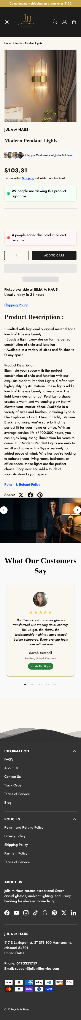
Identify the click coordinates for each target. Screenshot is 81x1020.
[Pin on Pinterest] (40, 495)
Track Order (13, 785)
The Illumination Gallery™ (29, 76)
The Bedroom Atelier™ (26, 61)
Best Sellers (17, 124)
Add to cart (54, 255)
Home (12, 29)
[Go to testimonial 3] (32, 684)
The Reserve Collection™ (28, 108)
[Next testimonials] (77, 510)
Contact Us (12, 776)
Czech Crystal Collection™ (29, 92)
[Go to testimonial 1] (25, 684)
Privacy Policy (14, 836)
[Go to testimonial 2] (28, 684)
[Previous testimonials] (4, 510)
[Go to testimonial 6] (42, 684)
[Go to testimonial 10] (56, 684)
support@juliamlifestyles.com (37, 968)
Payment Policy (15, 853)
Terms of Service (17, 793)
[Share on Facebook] (30, 495)
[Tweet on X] (21, 495)
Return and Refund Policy (23, 827)
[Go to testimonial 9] (53, 684)
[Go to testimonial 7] (46, 684)
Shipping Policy (16, 304)
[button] (40, 268)
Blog (7, 802)
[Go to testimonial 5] (39, 684)
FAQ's (8, 759)
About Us (11, 767)
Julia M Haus (21, 1009)
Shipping (28, 178)
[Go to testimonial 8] (49, 684)
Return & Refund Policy (22, 484)
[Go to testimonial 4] (35, 684)
